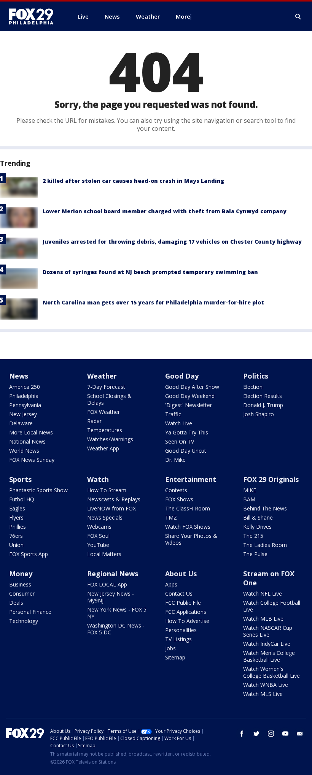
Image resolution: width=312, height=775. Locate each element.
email (300, 733)
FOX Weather (103, 411)
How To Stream (106, 490)
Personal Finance (30, 611)
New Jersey (23, 414)
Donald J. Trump (263, 405)
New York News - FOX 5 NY (116, 613)
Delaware (21, 423)
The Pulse (255, 554)
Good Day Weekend (190, 395)
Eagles (17, 508)
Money (20, 573)
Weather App (103, 448)
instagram (271, 733)
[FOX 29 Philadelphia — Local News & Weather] (34, 16)
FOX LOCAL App (107, 584)
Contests (176, 490)
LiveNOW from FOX (111, 508)
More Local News (31, 432)
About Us (181, 573)
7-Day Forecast (106, 386)
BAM (249, 499)
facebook (242, 733)
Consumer (22, 593)
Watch (98, 479)
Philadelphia (23, 395)
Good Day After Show (192, 386)
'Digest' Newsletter (188, 405)
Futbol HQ (21, 499)
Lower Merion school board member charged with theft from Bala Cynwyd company (165, 211)
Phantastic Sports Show (38, 490)
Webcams (99, 526)
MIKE (249, 490)
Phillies (17, 526)
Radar (94, 421)
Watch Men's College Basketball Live (269, 656)
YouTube (98, 544)
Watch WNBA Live (265, 684)
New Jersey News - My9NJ (110, 597)
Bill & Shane (258, 517)
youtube (285, 733)
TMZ (171, 517)
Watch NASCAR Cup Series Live (267, 631)
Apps (171, 584)
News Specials (105, 517)
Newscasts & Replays (113, 499)
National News (27, 441)
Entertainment (190, 479)
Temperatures (104, 430)
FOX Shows (179, 499)
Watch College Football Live (271, 606)
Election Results (262, 395)
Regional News (112, 573)
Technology (23, 620)
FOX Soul (98, 535)
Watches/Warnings (110, 439)
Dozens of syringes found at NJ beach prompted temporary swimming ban (150, 272)
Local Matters (104, 554)
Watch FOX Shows (187, 526)
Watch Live (178, 423)
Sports (20, 479)
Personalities (181, 630)
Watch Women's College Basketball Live (271, 672)
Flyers (16, 517)
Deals (16, 602)
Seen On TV (179, 441)
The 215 (253, 535)
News (18, 375)
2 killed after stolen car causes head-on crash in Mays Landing (133, 180)
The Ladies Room (265, 544)
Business (20, 584)
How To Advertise (187, 620)
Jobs (170, 648)
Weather (102, 375)
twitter (256, 733)
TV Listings (178, 639)
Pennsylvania (25, 405)
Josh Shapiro (258, 414)
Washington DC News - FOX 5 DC (116, 629)
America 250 (24, 386)
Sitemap (175, 657)
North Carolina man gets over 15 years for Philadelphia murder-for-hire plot (153, 302)
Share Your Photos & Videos (191, 539)
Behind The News (265, 508)
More (183, 16)
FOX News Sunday (31, 459)
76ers (16, 535)
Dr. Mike (175, 459)
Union (16, 544)
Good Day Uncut (185, 450)
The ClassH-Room (187, 508)
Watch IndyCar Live (266, 643)
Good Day (182, 375)
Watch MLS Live (263, 693)
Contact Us (179, 593)
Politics (255, 375)
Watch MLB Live (263, 618)
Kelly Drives (257, 526)
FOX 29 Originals (271, 479)
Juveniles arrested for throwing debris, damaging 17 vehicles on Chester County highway (172, 241)
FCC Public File (183, 602)
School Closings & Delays (109, 399)
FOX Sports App (28, 554)
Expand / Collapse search (298, 17)
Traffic (173, 414)
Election (253, 386)
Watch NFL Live (262, 593)
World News (24, 450)
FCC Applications (185, 611)
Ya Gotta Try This (186, 432)
